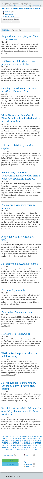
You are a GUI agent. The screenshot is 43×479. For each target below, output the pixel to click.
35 (5, 447)
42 (29, 445)
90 (3, 441)
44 (25, 445)
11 (22, 450)
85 (14, 441)
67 (14, 443)
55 (40, 443)
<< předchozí (5, 436)
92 (37, 439)
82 (20, 441)
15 (13, 450)
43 (27, 445)
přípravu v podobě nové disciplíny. (23, 165)
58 (33, 443)
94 (33, 439)
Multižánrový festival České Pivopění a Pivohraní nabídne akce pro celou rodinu (20, 118)
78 (29, 441)
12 (20, 450)
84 (16, 441)
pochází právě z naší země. (29, 80)
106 (29, 436)
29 (18, 447)
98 (24, 439)
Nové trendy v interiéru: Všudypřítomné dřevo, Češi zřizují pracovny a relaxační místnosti (20, 175)
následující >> (37, 436)
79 (27, 441)
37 (40, 445)
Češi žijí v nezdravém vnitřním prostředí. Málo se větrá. (18, 90)
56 (38, 443)
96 (29, 439)
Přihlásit (10, 460)
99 (22, 439)
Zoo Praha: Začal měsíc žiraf (17, 311)
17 (9, 450)
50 (11, 445)
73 (40, 441)
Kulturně (14, 8)
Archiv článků (9, 16)
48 (16, 445)
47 (18, 445)
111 (14, 436)
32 (11, 447)
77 (31, 441)
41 (31, 445)
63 (23, 443)
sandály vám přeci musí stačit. (28, 282)
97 (26, 439)
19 (40, 447)
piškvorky (29, 464)
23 (31, 447)
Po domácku (6, 8)
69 (9, 443)
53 (5, 445)
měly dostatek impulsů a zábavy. (15, 401)
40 (33, 445)
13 (18, 450)
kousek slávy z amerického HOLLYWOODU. (24, 346)
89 (5, 441)
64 (20, 443)
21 (36, 447)
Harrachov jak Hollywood (15, 333)
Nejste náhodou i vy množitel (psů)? (17, 238)
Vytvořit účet (10, 464)
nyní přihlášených (7, 455)
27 (23, 447)
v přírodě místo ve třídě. (19, 428)
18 (7, 450)
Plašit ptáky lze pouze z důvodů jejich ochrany (19, 355)
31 (14, 447)
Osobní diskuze (10, 14)
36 (3, 447)
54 (3, 445)
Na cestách (36, 8)
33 (9, 447)
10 (24, 450)
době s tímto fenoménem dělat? (20, 256)
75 (36, 441)
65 (18, 443)
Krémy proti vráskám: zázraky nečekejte (18, 206)
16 (11, 450)
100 (19, 439)
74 (38, 441)
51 (9, 445)
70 (7, 443)
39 (36, 445)
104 (7, 439)
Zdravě (20, 8)
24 (29, 447)
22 (33, 447)
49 (14, 445)
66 (16, 443)
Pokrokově (28, 8)
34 (7, 447)
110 (17, 436)
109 (20, 436)
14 (16, 450)
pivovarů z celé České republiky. (12, 138)
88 (7, 441)
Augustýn (13, 5)
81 (23, 441)
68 (11, 443)
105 (3, 439)
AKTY (28, 455)
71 (5, 443)
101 (16, 439)
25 (27, 447)
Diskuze (8, 12)
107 (26, 436)
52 (7, 445)
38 (38, 445)
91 (39, 439)
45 (23, 445)
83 (18, 441)
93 (35, 439)
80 (25, 441)
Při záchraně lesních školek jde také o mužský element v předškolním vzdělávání (21, 411)
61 (27, 443)
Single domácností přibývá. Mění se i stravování (20, 38)
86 (11, 441)
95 (31, 439)
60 (29, 443)
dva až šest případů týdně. (10, 304)
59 (31, 443)
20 (38, 447)
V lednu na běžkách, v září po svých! (17, 147)
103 (10, 439)
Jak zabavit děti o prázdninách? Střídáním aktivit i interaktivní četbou (18, 385)
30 (16, 447)
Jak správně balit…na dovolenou (19, 263)
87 (9, 441)
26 (25, 447)
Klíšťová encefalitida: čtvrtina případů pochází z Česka (18, 62)
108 (23, 436)
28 (20, 447)
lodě (27, 466)
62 (25, 443)
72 (3, 443)
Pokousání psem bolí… (14, 290)
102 (13, 439)
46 (20, 445)
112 (11, 436)
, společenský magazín (16, 4)
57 (36, 443)
